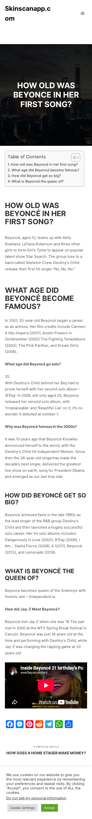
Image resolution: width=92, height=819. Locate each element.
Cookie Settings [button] (22, 808)
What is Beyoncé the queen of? (38, 181)
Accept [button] (49, 808)
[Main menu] (82, 13)
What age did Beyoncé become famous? (45, 170)
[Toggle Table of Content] (73, 157)
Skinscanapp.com (28, 13)
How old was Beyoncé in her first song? (44, 164)
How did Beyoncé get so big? (36, 176)
